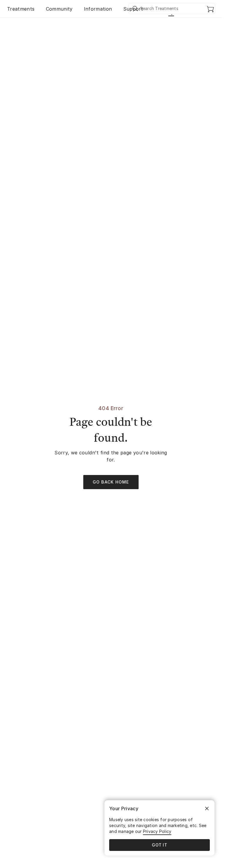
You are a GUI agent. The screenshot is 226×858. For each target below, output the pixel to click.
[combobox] (172, 8)
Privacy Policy (157, 831)
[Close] (207, 808)
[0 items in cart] (210, 9)
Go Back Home (111, 481)
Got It (159, 844)
